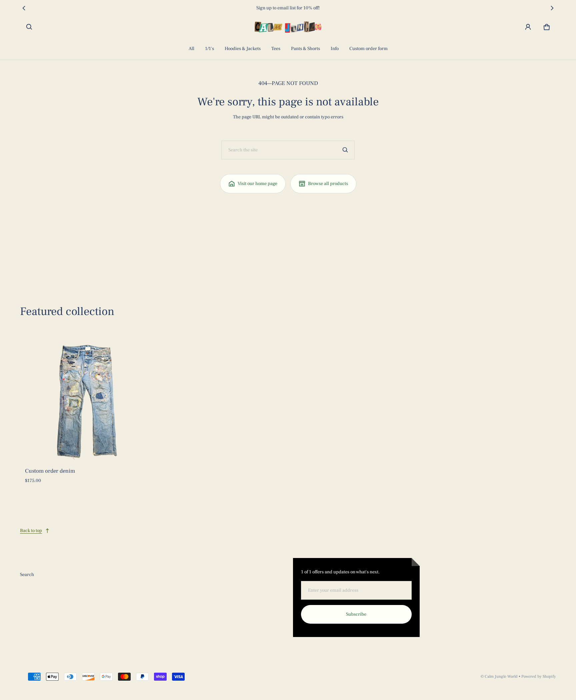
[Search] (345, 150)
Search (27, 575)
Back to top (31, 531)
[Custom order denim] (87, 401)
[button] (29, 27)
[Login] (528, 27)
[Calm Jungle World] (288, 27)
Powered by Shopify (538, 676)
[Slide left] (24, 8)
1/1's (209, 49)
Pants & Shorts (305, 49)
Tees (275, 49)
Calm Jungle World (501, 676)
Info (335, 49)
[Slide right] (552, 8)
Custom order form (368, 49)
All (191, 49)
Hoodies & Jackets (243, 49)
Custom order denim (50, 471)
